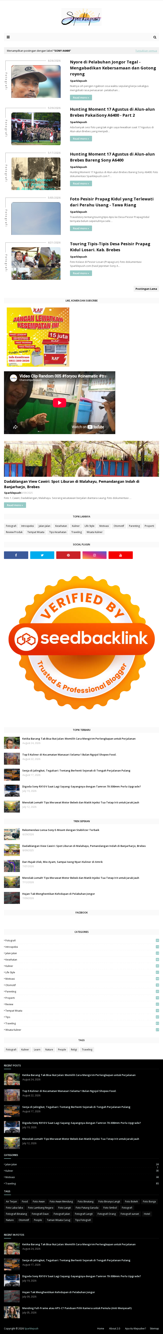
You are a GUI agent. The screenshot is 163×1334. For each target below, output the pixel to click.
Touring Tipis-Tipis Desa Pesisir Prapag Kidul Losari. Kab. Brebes (110, 246)
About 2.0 (114, 1328)
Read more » (81, 97)
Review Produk (14, 532)
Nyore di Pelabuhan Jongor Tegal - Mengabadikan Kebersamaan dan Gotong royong (113, 68)
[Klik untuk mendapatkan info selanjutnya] (38, 365)
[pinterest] (68, 555)
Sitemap (154, 1328)
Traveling (76, 532)
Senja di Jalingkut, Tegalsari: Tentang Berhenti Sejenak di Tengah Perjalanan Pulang (76, 770)
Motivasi (104, 526)
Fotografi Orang (107, 1214)
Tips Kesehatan (57, 532)
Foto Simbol (110, 1207)
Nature (49, 1049)
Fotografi (11, 526)
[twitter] (42, 555)
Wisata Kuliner (95, 532)
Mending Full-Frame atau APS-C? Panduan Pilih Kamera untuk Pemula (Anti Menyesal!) (77, 1308)
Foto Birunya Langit (109, 1201)
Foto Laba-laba (14, 1207)
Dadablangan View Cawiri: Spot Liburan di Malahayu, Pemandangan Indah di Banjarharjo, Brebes (71, 484)
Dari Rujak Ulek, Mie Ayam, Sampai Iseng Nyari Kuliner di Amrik (62, 862)
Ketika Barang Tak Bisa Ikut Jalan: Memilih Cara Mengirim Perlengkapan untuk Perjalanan (79, 738)
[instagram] (94, 555)
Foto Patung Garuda (87, 1207)
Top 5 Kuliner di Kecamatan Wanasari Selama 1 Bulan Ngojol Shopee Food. (69, 754)
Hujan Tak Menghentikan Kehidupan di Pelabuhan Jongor (58, 894)
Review (82, 1004)
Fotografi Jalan (62, 1214)
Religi (74, 1049)
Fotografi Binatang (16, 1214)
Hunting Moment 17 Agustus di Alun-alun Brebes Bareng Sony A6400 (112, 157)
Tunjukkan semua (146, 50)
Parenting (134, 526)
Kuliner (76, 526)
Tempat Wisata (35, 532)
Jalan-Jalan (44, 526)
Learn (37, 1049)
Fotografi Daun (40, 1214)
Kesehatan (61, 526)
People (62, 1049)
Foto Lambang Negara (40, 1207)
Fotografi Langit (84, 1214)
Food (25, 1201)
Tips (82, 1017)
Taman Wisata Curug (58, 1220)
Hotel (147, 1214)
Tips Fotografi (83, 1220)
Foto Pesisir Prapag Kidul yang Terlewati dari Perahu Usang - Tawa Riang (112, 202)
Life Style (89, 526)
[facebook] (16, 555)
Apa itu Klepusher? (135, 1328)
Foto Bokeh (131, 1201)
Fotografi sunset (130, 1214)
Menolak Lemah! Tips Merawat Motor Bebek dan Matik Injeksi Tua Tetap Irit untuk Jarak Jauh (80, 802)
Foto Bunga (149, 1201)
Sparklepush (78, 81)
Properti (149, 526)
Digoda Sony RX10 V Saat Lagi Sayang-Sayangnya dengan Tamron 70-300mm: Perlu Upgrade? (81, 786)
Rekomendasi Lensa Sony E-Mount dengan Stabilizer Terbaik (60, 830)
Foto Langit (64, 1207)
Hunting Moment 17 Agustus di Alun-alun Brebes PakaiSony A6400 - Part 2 (112, 112)
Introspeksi (27, 526)
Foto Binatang (85, 1201)
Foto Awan (39, 1201)
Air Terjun (11, 1201)
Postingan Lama (146, 289)
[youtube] (121, 555)
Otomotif (119, 526)
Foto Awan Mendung (61, 1201)
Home (100, 1328)
